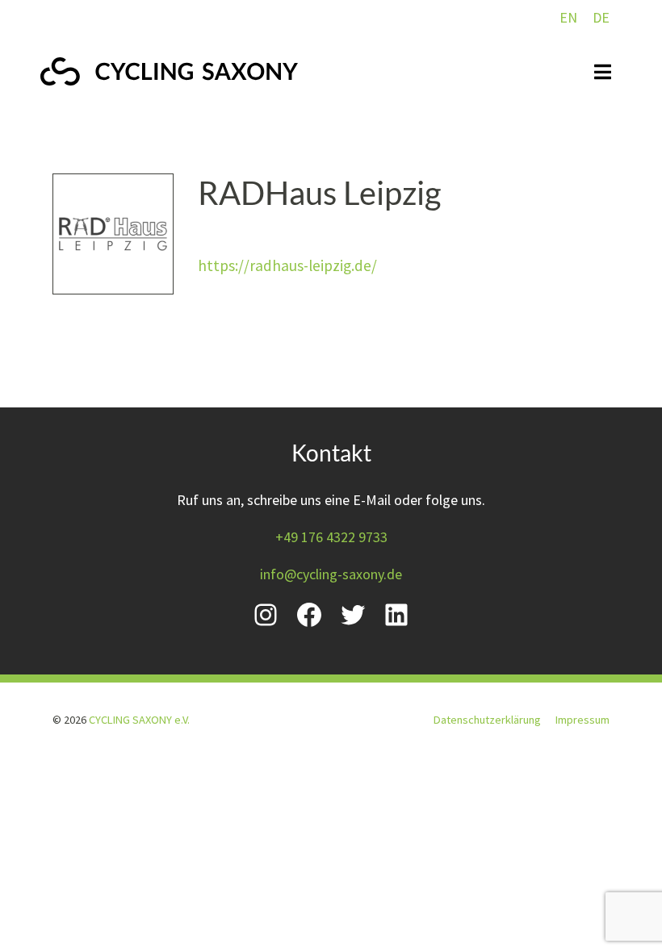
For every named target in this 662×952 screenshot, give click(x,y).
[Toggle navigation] (603, 72)
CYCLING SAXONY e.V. (139, 719)
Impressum (582, 719)
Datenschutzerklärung (487, 719)
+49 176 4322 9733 (331, 537)
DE (601, 17)
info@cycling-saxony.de (331, 574)
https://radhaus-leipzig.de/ (287, 265)
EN (568, 17)
